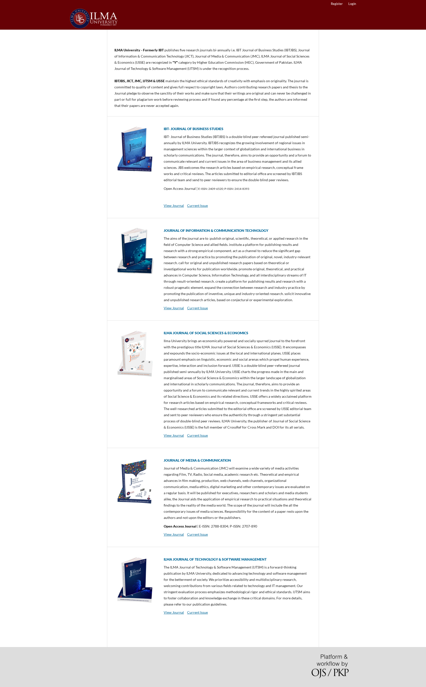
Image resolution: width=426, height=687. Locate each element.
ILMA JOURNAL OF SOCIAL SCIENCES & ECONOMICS (206, 333)
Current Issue (197, 205)
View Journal (174, 205)
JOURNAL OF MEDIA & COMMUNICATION (197, 460)
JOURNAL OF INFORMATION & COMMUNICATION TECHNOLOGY (216, 230)
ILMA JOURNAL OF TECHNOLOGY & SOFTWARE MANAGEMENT (215, 559)
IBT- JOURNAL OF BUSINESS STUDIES (193, 129)
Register (337, 4)
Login (352, 4)
